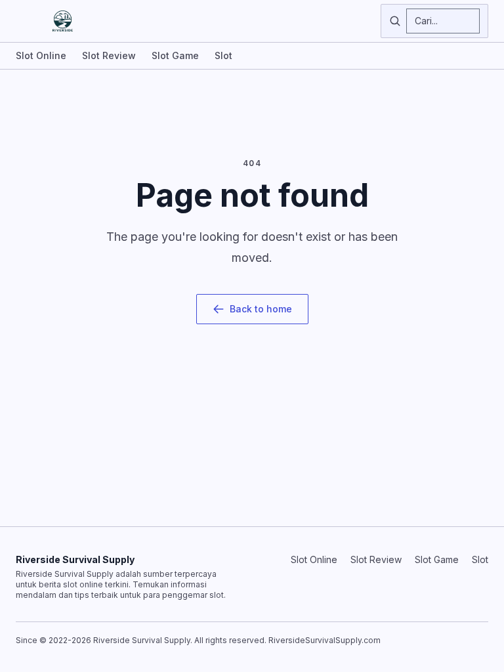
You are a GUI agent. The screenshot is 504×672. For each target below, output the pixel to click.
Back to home (261, 308)
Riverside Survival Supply (75, 559)
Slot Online (41, 55)
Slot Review (109, 55)
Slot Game (175, 55)
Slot (223, 55)
